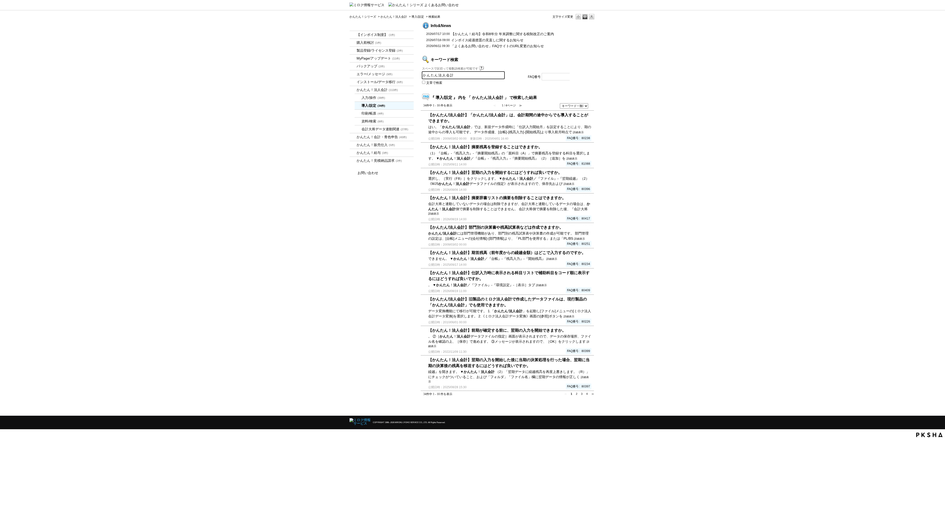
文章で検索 (434, 83)
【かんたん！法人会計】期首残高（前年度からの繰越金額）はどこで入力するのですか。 (507, 252)
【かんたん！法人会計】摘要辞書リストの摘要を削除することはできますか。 (497, 197)
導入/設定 (417, 16)
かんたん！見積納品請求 (379, 160)
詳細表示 (578, 132)
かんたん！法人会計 (393, 16)
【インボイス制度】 (376, 35)
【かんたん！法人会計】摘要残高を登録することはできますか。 (485, 147)
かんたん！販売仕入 (376, 145)
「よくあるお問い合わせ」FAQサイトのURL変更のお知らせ (497, 46)
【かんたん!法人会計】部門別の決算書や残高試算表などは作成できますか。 (495, 227)
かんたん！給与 (372, 153)
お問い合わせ (368, 173)
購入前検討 (369, 42)
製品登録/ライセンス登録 (380, 50)
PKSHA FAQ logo (929, 435)
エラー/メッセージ (375, 74)
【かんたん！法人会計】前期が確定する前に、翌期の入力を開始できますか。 (497, 330)
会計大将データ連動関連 (385, 129)
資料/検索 (373, 121)
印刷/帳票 (373, 113)
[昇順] (592, 104)
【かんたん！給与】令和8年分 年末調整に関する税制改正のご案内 (502, 34)
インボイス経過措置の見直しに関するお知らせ (487, 40)
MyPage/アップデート (378, 58)
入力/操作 (373, 98)
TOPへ (583, 408)
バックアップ (371, 66)
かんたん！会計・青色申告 (382, 137)
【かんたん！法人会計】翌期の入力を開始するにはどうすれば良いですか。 (495, 172)
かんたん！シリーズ (362, 16)
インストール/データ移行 (380, 82)
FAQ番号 (534, 77)
